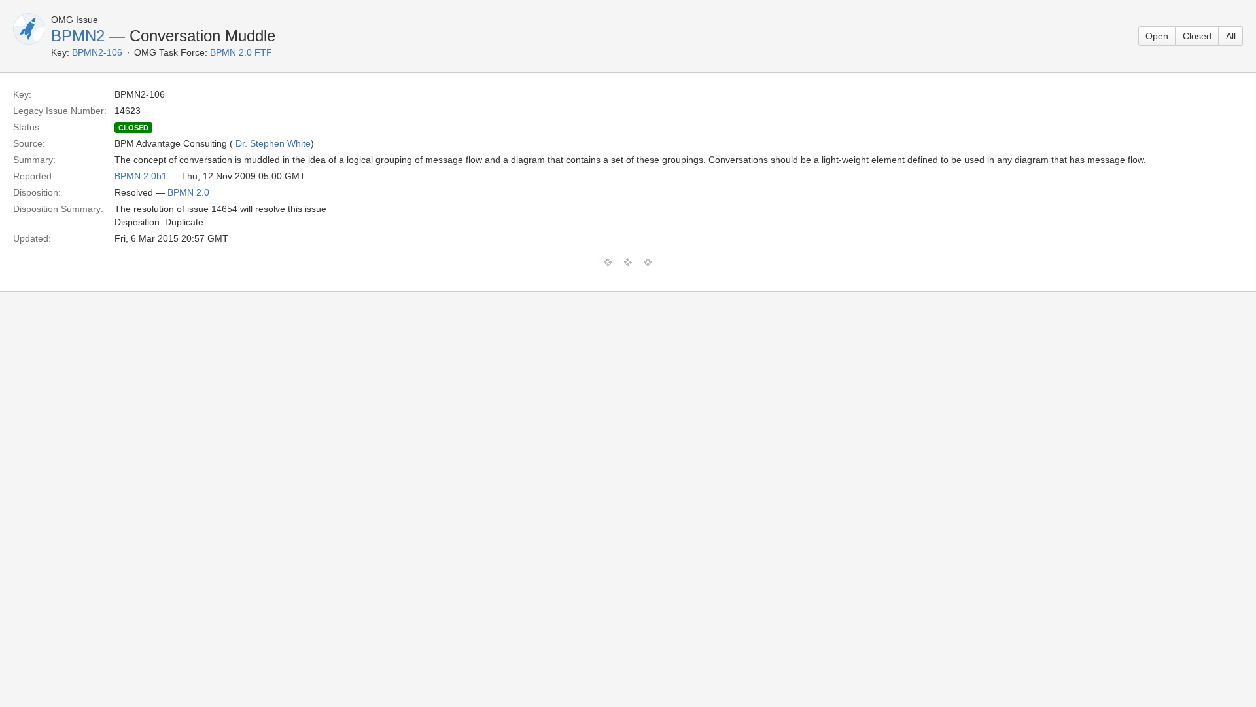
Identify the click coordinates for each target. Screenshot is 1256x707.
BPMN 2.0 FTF (241, 52)
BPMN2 (78, 36)
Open (1156, 36)
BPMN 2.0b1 (140, 176)
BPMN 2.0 (188, 192)
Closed (1197, 36)
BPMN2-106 (97, 52)
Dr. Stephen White (273, 143)
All (1231, 36)
